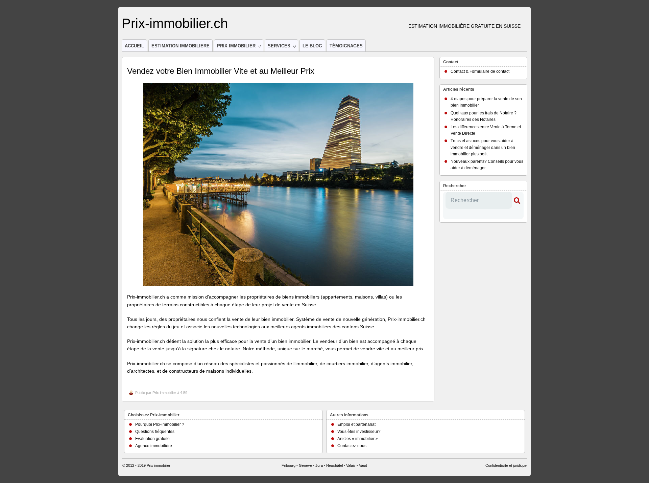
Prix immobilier (164, 393)
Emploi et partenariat (356, 424)
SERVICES (279, 45)
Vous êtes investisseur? (359, 431)
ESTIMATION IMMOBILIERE (180, 45)
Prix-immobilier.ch (175, 23)
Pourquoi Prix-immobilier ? (159, 424)
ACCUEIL (134, 45)
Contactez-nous (351, 445)
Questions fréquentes (154, 431)
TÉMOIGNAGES (346, 45)
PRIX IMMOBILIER (236, 45)
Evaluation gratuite (152, 438)
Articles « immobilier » (357, 438)
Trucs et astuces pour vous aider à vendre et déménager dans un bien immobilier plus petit (483, 147)
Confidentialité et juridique (506, 465)
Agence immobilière (153, 445)
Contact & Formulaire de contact (480, 71)
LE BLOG (312, 45)
